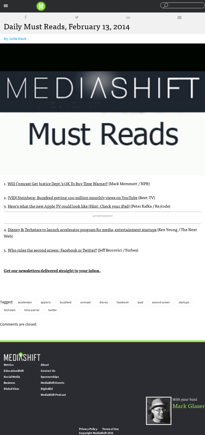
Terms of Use (110, 429)
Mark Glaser (188, 405)
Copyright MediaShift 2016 (96, 433)
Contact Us (48, 371)
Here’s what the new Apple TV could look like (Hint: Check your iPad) (69, 206)
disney (104, 302)
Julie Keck (17, 38)
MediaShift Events (52, 383)
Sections (6, 5)
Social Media (12, 377)
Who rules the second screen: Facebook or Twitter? (52, 250)
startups (184, 302)
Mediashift (41, 6)
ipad (140, 302)
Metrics (9, 365)
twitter (52, 310)
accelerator (25, 302)
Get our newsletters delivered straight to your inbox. (52, 270)
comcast (85, 302)
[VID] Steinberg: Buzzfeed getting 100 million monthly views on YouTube (73, 197)
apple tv (46, 302)
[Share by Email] (180, 17)
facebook (123, 302)
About (45, 365)
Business (9, 383)
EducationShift (14, 371)
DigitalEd (47, 389)
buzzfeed (66, 302)
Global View (11, 389)
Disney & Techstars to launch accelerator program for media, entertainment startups (82, 229)
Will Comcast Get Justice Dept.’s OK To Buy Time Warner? (58, 183)
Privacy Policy (88, 429)
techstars (10, 310)
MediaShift (22, 356)
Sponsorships (50, 377)
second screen (161, 302)
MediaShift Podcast (53, 395)
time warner (32, 310)
